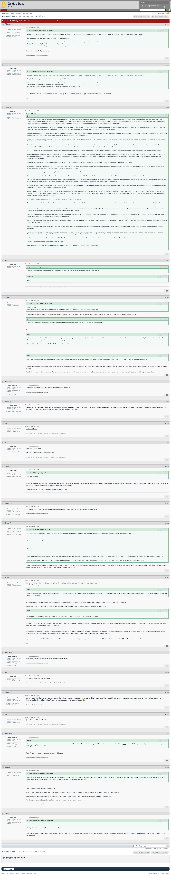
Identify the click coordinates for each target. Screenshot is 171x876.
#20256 (167, 692)
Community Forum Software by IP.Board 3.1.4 (158, 873)
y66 (6, 260)
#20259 (167, 767)
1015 (36, 16)
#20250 (167, 466)
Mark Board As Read (31, 873)
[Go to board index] (13, 4)
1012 (24, 16)
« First (13, 16)
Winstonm (8, 24)
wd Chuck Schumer (31, 429)
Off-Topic (18, 13)
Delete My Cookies (20, 873)
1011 (20, 16)
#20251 (167, 503)
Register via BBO (146, 6)
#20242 (167, 65)
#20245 (167, 297)
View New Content (161, 13)
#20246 (167, 382)
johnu (7, 814)
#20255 (167, 672)
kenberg (8, 65)
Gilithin (7, 297)
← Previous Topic (148, 848)
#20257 (167, 714)
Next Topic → (166, 848)
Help (166, 7)
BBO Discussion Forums (8, 13)
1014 (32, 16)
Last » (43, 16)
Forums (4, 10)
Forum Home (12, 873)
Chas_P (8, 107)
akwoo (7, 767)
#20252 (167, 523)
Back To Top (5, 873)
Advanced (169, 10)
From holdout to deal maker (33, 448)
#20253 (167, 577)
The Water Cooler (27, 13)
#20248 (167, 423)
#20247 (167, 401)
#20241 (167, 24)
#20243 (167, 107)
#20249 (167, 443)
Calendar (17, 10)
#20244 (167, 260)
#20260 (167, 814)
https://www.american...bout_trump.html (86, 583)
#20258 (167, 734)
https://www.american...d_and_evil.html (95, 606)
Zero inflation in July (31, 678)
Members (10, 10)
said (124, 744)
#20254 (167, 653)
